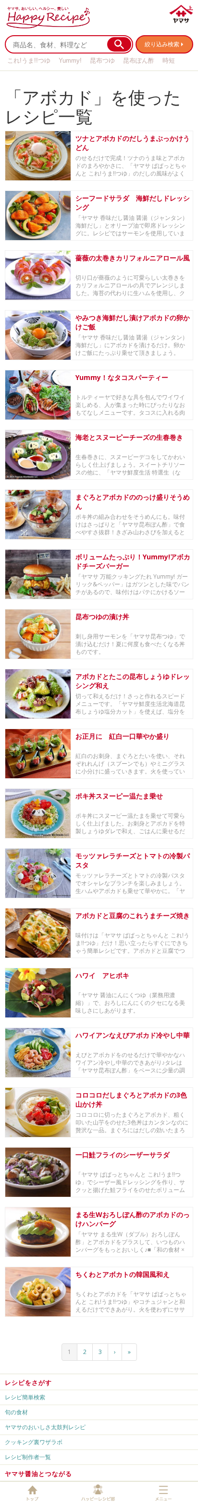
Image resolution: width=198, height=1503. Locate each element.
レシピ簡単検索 (25, 1397)
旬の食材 (16, 1412)
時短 (168, 60)
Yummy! (70, 60)
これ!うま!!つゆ (28, 60)
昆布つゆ (102, 60)
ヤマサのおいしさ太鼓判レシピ (45, 1427)
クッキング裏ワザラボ (33, 1442)
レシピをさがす (28, 1382)
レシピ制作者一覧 (28, 1457)
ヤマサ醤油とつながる (38, 1473)
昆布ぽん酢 (138, 60)
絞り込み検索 (162, 44)
